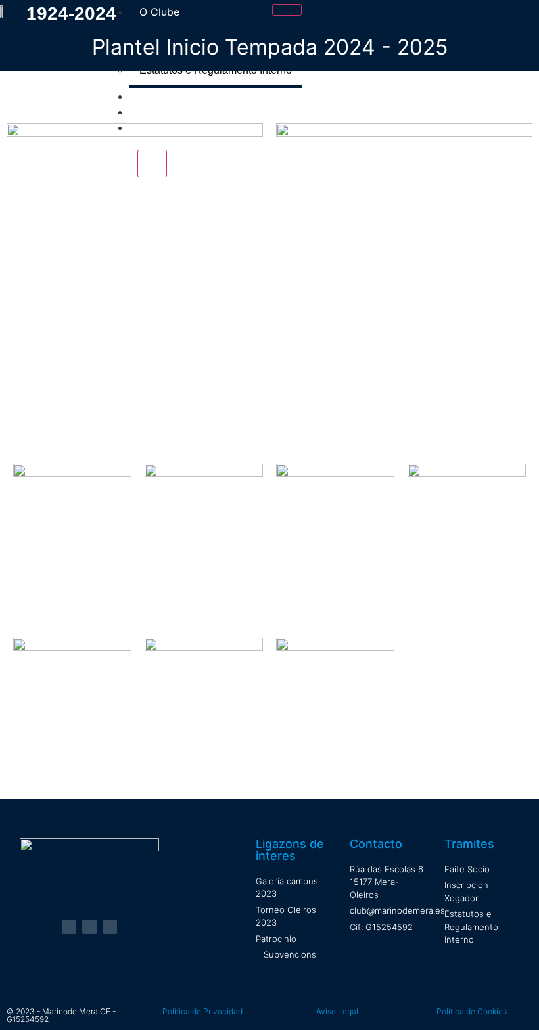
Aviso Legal (337, 1011)
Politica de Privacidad (202, 1011)
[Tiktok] (110, 927)
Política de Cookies (471, 1011)
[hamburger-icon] (287, 10)
